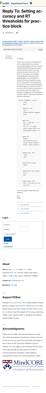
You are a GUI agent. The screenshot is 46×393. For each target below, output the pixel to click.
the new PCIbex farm (17, 302)
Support (26, 41)
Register (6, 243)
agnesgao (9, 33)
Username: (7, 225)
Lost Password (8, 246)
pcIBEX (6, 3)
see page (14, 285)
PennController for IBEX (9, 41)
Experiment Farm (19, 3)
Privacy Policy (36, 386)
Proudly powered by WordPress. (22, 386)
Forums (20, 41)
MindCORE (21, 306)
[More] (31, 3)
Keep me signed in (11, 234)
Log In (7, 239)
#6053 (40, 49)
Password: (7, 229)
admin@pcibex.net (17, 280)
